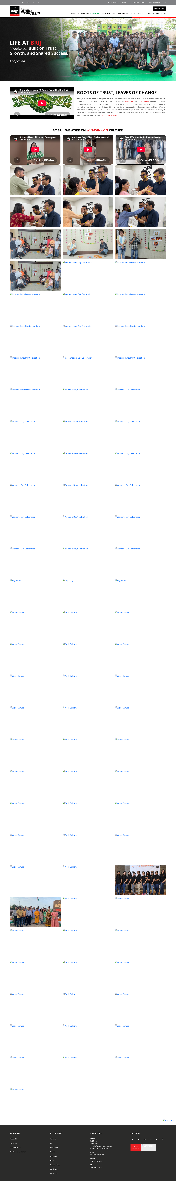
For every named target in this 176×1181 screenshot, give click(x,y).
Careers (151, 14)
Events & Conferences (120, 14)
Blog (51, 1143)
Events (52, 1152)
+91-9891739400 (96, 1167)
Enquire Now (159, 9)
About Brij (75, 14)
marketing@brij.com (97, 1155)
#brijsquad (129, 101)
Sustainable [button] (95, 14)
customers (145, 101)
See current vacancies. (110, 115)
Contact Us (161, 14)
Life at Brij (142, 14)
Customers (106, 14)
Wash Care (54, 1173)
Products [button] (85, 14)
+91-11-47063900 (96, 1161)
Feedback (53, 1156)
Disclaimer (54, 1169)
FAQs (52, 1160)
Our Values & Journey (18, 1152)
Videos (133, 14)
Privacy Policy (55, 1165)
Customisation (15, 1147)
